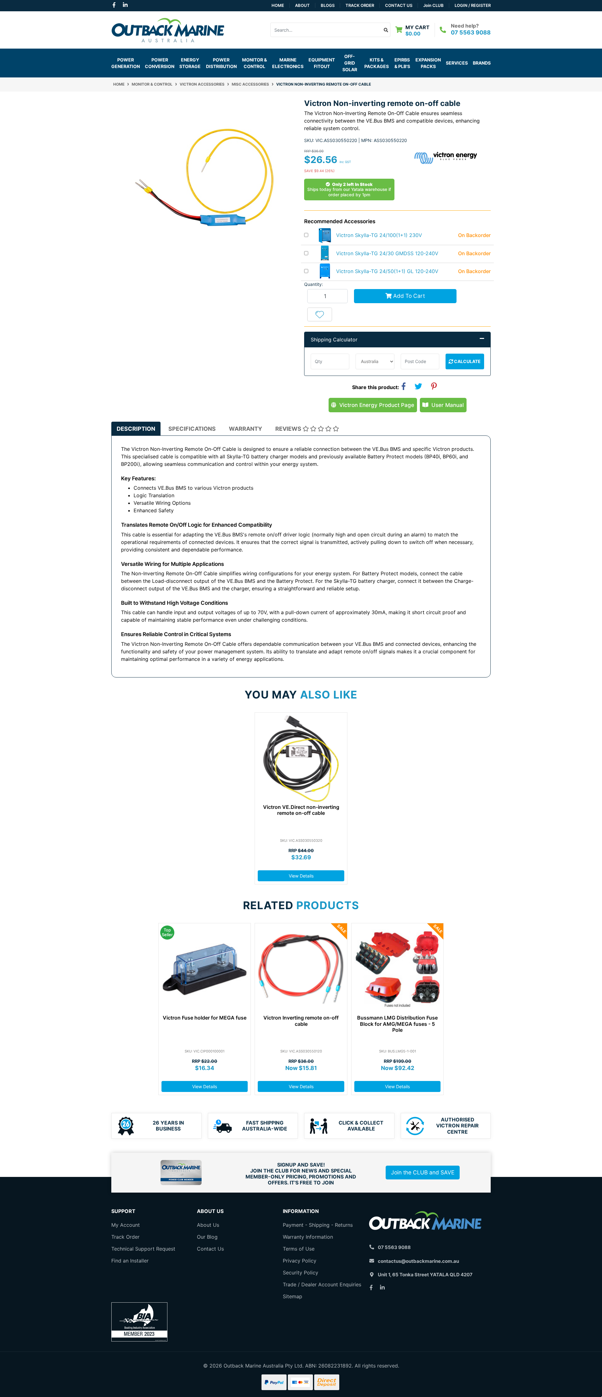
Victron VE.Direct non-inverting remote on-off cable (301, 810)
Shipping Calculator (334, 339)
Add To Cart (408, 296)
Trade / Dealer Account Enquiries (322, 1284)
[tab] (136, 429)
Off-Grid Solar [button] (349, 63)
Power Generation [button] (125, 63)
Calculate (467, 361)
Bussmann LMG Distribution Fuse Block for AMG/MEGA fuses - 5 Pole (397, 1024)
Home (278, 5)
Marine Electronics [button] (288, 63)
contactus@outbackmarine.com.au (418, 1261)
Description (136, 428)
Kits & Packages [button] (376, 63)
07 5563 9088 (471, 32)
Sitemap (292, 1296)
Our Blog (207, 1237)
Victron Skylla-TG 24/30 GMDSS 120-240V (387, 253)
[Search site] (386, 30)
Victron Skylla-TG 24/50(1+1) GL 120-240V (387, 271)
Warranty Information (308, 1237)
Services (457, 63)
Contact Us (398, 5)
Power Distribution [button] (221, 63)
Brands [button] (482, 63)
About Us (208, 1225)
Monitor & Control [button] (254, 63)
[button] (319, 314)
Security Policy (300, 1272)
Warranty (245, 428)
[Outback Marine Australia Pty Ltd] (167, 29)
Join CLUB (433, 5)
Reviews (289, 428)
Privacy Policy (299, 1260)
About (302, 5)
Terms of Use (298, 1249)
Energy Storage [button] (190, 63)
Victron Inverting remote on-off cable (301, 1021)
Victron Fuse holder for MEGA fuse (204, 1018)
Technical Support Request (143, 1249)
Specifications (192, 428)
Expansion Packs (428, 63)
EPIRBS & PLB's (402, 63)
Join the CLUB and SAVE (422, 1172)
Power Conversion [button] (159, 63)
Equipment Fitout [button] (322, 63)
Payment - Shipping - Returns (318, 1225)
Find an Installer (130, 1260)
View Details (301, 875)
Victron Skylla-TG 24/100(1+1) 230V (379, 235)
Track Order (360, 5)
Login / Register (473, 5)
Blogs (328, 5)
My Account (125, 1225)
